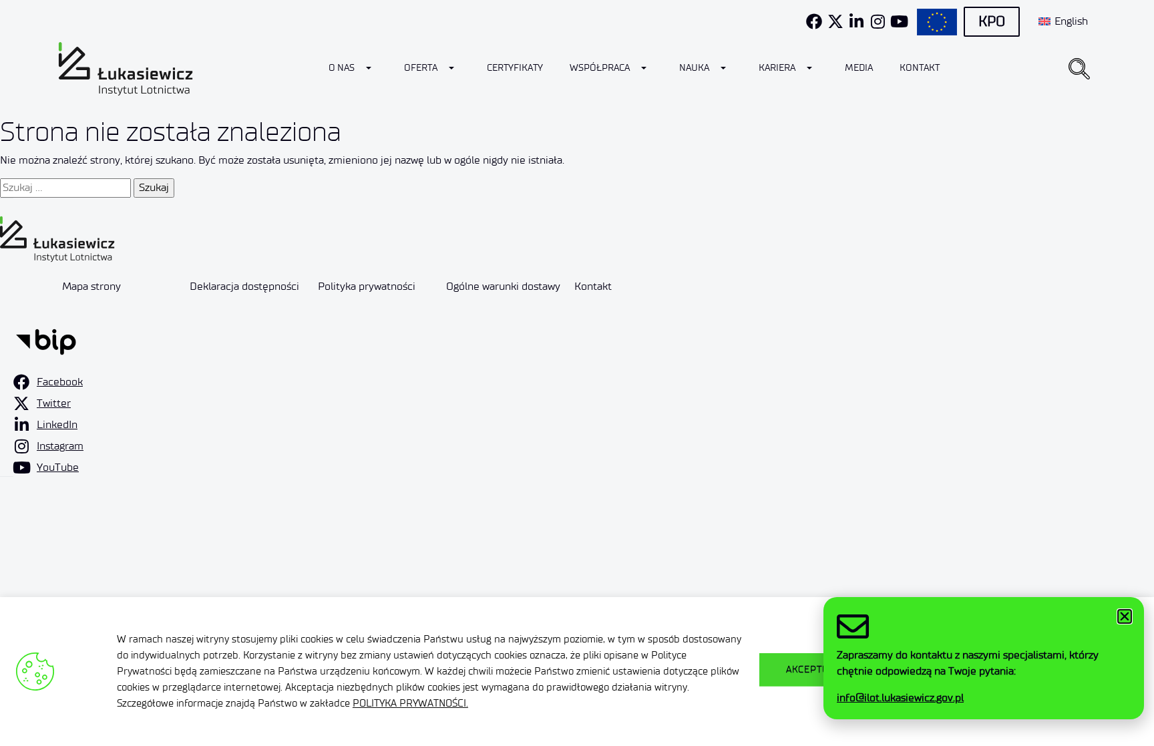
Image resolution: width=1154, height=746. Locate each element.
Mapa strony (91, 286)
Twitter (54, 403)
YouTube (58, 467)
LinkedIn (57, 424)
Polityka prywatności (366, 286)
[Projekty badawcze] (937, 22)
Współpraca (600, 67)
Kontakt (920, 67)
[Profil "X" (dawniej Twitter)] (835, 21)
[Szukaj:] (65, 187)
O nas (342, 67)
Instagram (60, 445)
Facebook (60, 381)
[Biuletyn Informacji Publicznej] (46, 340)
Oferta (420, 67)
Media (859, 67)
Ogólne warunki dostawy (503, 286)
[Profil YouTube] (900, 21)
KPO (991, 21)
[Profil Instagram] (878, 21)
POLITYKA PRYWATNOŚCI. (410, 703)
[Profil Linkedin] (857, 21)
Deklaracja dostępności (244, 286)
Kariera (777, 67)
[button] (1079, 68)
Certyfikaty (515, 67)
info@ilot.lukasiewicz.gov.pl (900, 697)
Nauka (694, 67)
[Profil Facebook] (814, 21)
